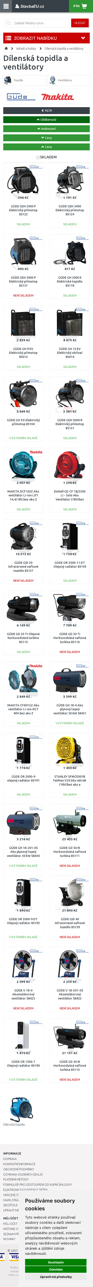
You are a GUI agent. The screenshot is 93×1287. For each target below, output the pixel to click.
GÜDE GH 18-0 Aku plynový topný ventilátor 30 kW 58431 (69, 709)
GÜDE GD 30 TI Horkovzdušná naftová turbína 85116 (69, 638)
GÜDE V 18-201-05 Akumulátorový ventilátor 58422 (70, 994)
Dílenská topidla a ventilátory (64, 48)
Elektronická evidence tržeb (25, 1190)
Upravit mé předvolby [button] (56, 1277)
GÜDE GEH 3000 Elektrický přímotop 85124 (70, 210)
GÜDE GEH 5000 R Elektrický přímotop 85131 (70, 424)
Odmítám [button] (56, 1269)
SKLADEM (48, 157)
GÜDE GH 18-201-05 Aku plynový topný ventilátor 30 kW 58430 (23, 851)
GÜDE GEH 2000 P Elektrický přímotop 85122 (23, 210)
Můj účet (10, 1223)
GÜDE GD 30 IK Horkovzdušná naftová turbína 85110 (69, 1065)
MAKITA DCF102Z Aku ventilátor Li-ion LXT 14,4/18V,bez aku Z (23, 495)
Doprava (10, 1159)
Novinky (9, 1239)
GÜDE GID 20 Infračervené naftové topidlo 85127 (23, 566)
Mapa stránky (13, 1200)
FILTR (48, 110)
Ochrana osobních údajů (23, 1174)
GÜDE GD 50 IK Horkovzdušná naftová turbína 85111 (69, 851)
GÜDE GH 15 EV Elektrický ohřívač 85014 (70, 352)
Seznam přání (13, 1234)
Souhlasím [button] (56, 1262)
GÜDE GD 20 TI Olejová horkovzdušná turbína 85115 (23, 638)
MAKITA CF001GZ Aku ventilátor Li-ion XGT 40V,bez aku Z (23, 709)
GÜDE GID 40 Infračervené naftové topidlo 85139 (70, 923)
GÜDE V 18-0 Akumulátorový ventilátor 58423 (23, 994)
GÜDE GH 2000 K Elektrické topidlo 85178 (70, 281)
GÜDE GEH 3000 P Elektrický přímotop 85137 (23, 281)
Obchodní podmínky (18, 1169)
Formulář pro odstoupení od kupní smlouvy (37, 1184)
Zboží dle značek (16, 1205)
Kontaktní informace (19, 1164)
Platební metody (16, 1179)
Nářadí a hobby (26, 48)
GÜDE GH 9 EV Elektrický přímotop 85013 (23, 352)
